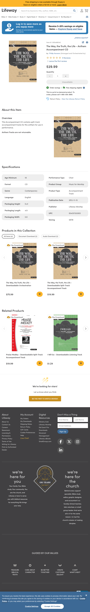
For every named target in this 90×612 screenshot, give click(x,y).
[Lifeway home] (9, 11)
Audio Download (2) (50, 236)
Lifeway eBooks (45, 438)
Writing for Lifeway (9, 444)
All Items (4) (8, 236)
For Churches (65, 17)
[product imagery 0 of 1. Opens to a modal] (23, 61)
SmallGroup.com (45, 441)
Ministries (41, 17)
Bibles (3, 17)
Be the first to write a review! (45, 398)
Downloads (43, 430)
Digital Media (31, 17)
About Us (5, 422)
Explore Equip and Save (70, 28)
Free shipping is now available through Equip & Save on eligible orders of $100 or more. (45, 3)
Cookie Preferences (27, 432)
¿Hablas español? (81, 37)
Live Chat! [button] (24, 438)
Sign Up (63, 431)
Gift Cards (24, 429)
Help (22, 435)
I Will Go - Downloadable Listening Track (64, 354)
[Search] (73, 10)
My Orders (24, 418)
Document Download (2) (28, 236)
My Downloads (26, 421)
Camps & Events (53, 17)
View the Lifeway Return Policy (73, 99)
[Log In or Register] (81, 10)
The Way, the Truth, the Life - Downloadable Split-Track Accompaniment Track (59, 285)
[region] (45, 602)
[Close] (86, 595)
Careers (5, 427)
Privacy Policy (7, 438)
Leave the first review (58, 61)
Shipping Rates (26, 424)
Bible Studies (12, 17)
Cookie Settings (31, 606)
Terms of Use (6, 441)
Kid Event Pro (44, 427)
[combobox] (48, 10)
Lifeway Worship (45, 424)
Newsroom (6, 430)
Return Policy (25, 427)
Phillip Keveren (54, 53)
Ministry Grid (44, 422)
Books (22, 17)
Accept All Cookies (52, 606)
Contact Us (6, 424)
